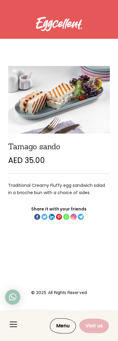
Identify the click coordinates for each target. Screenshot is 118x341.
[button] (12, 297)
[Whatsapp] (66, 217)
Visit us (94, 325)
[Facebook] (37, 217)
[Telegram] (81, 217)
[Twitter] (44, 217)
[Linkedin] (52, 217)
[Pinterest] (59, 217)
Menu (63, 325)
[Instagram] (73, 217)
